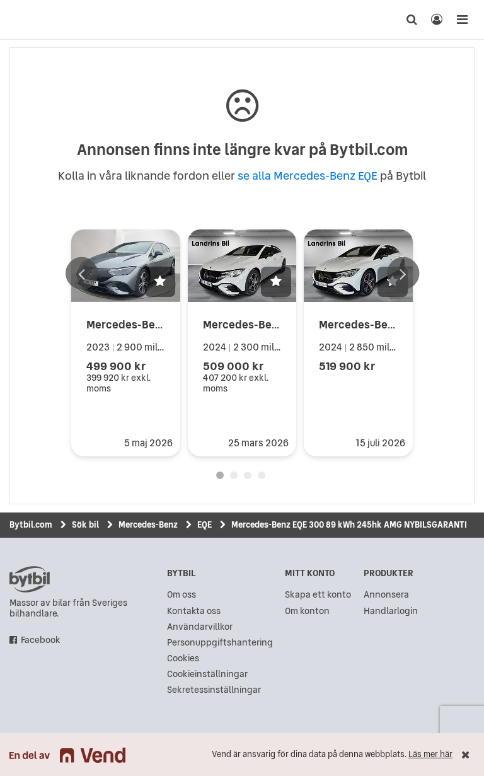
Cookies (183, 658)
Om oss (181, 594)
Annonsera (386, 594)
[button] (160, 282)
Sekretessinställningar (214, 690)
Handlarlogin (391, 611)
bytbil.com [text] (29, 579)
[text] (22, 19)
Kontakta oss (194, 611)
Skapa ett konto (318, 594)
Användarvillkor (200, 627)
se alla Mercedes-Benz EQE (307, 175)
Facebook (40, 640)
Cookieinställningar (207, 674)
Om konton (307, 611)
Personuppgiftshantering (220, 642)
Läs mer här (430, 754)
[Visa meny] (462, 19)
